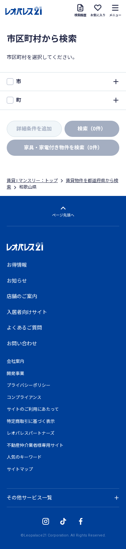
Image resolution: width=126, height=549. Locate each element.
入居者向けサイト (27, 312)
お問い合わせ (22, 344)
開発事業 (15, 373)
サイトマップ (20, 469)
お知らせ (17, 281)
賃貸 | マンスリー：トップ (32, 180)
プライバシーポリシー (28, 385)
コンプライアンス (24, 397)
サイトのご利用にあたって (33, 409)
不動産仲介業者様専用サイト (35, 445)
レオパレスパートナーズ (30, 433)
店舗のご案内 (22, 296)
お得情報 (17, 265)
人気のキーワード (24, 457)
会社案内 (15, 361)
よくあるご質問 (24, 328)
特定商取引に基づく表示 (31, 421)
